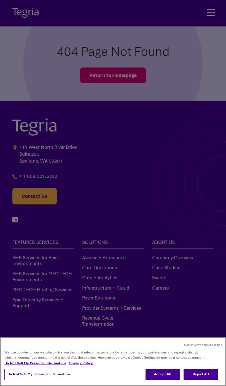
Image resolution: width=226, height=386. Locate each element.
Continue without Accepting (203, 345)
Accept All (162, 374)
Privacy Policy (81, 363)
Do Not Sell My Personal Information (35, 363)
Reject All (201, 374)
